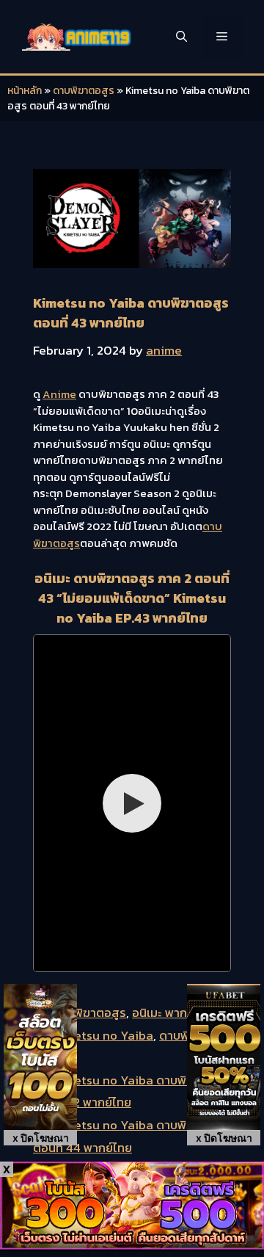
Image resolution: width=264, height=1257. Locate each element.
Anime (59, 393)
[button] (181, 37)
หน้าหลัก (24, 90)
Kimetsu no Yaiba (103, 1035)
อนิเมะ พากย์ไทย (172, 1012)
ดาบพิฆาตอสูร (83, 90)
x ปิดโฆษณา (40, 1137)
